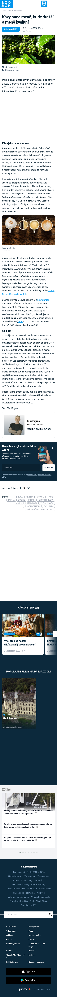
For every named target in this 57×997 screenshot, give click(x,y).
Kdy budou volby (36, 880)
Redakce (31, 955)
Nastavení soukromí (36, 962)
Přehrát (9, 715)
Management (33, 927)
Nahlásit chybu (12, 962)
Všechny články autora (39, 429)
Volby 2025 (32, 888)
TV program (29, 876)
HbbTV (9, 939)
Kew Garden (43, 299)
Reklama (9, 935)
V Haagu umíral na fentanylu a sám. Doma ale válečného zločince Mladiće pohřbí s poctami (28, 812)
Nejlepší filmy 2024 (36, 872)
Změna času (43, 876)
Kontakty (31, 939)
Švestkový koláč (28, 905)
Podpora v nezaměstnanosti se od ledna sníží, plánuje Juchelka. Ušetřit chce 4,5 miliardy (27, 838)
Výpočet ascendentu (40, 897)
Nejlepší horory (15, 876)
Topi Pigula (26, 31)
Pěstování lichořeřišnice (18, 897)
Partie (16, 880)
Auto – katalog (38, 884)
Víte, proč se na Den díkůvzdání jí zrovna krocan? (20, 642)
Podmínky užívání (13, 944)
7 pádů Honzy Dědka (15, 888)
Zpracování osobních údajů (36, 945)
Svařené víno (45, 888)
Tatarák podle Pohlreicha (23, 893)
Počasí (24, 880)
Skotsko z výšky (11, 718)
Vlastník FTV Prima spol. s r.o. (15, 956)
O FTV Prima (11, 927)
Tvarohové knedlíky (19, 901)
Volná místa (10, 931)
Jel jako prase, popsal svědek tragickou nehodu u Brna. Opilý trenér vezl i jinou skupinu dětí (28, 825)
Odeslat (49, 467)
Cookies (9, 951)
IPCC (20, 321)
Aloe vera (41, 893)
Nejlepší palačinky (38, 901)
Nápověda (32, 951)
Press (30, 931)
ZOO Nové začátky (20, 884)
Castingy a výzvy (34, 935)
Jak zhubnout (19, 872)
